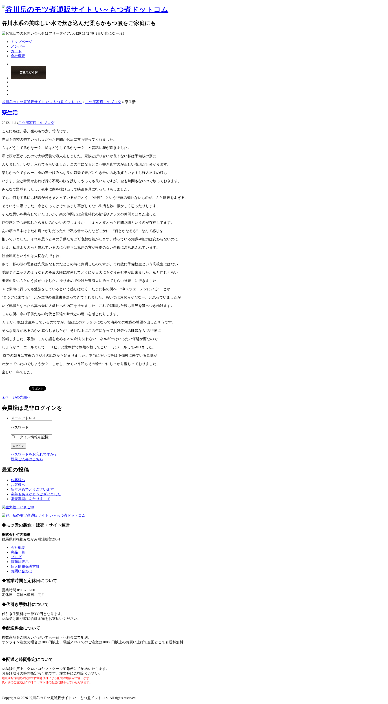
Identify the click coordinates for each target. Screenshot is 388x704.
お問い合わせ (21, 571)
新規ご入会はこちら (27, 459)
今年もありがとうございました (36, 494)
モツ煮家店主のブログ (103, 102)
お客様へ (18, 480)
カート (16, 51)
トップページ (21, 42)
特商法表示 (20, 562)
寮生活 (10, 112)
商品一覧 (18, 552)
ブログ (16, 557)
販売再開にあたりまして (30, 499)
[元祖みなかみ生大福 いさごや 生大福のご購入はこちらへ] (18, 507)
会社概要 (18, 56)
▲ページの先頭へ (16, 397)
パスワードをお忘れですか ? (33, 454)
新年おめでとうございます (32, 489)
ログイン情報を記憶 (31, 437)
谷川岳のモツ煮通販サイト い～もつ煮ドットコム (42, 102)
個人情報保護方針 (25, 566)
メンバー (18, 46)
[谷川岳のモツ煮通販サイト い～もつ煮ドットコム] (85, 9)
